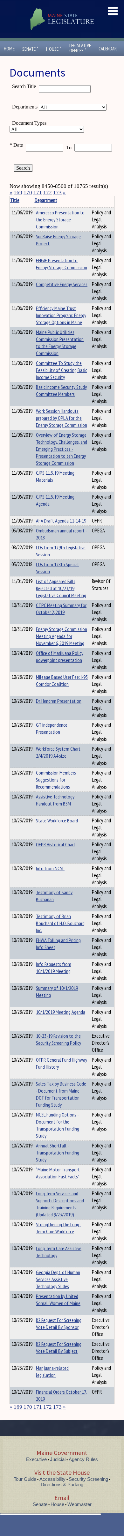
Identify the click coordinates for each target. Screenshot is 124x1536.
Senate (30, 49)
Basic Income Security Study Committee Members (61, 390)
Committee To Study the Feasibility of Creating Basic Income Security (61, 370)
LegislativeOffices (80, 48)
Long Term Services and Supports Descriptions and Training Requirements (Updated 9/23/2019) (60, 1204)
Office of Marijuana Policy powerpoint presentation (59, 656)
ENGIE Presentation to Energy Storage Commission (61, 264)
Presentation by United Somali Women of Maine (58, 1300)
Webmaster (79, 1504)
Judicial (57, 1459)
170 (28, 192)
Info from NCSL (50, 868)
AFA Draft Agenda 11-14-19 (61, 520)
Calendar (108, 48)
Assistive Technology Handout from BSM (55, 800)
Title (14, 200)
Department (46, 200)
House (53, 49)
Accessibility (52, 1479)
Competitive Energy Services (61, 284)
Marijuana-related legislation (52, 1371)
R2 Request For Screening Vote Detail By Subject (58, 1347)
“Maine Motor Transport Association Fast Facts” (58, 1173)
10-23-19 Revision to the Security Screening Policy (58, 1039)
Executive (36, 1459)
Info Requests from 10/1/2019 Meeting (53, 968)
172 (47, 192)
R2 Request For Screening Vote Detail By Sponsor (58, 1324)
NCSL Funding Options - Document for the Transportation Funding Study (57, 1125)
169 (18, 192)
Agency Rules (83, 1459)
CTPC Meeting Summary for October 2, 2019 (61, 609)
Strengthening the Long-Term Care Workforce (58, 1228)
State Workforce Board (57, 820)
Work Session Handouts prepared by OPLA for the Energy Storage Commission (61, 417)
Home (9, 48)
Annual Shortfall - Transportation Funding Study (57, 1152)
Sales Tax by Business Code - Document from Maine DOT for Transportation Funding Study (61, 1094)
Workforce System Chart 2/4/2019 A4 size (58, 752)
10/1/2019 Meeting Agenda (60, 1011)
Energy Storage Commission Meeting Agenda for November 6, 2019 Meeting (61, 636)
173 (57, 192)
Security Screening (88, 1479)
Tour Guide (25, 1479)
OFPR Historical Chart (55, 844)
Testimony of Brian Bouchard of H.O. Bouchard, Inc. (61, 923)
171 (37, 192)
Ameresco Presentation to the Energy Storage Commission (60, 219)
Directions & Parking (62, 1484)
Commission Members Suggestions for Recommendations (56, 779)
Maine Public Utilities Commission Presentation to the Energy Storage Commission (60, 343)
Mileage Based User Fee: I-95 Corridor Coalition (62, 680)
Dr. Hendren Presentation (58, 700)
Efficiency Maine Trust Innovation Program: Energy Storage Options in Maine (61, 315)
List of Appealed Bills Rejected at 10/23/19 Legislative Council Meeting (61, 588)
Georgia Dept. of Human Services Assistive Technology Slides (58, 1279)
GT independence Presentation (51, 728)
